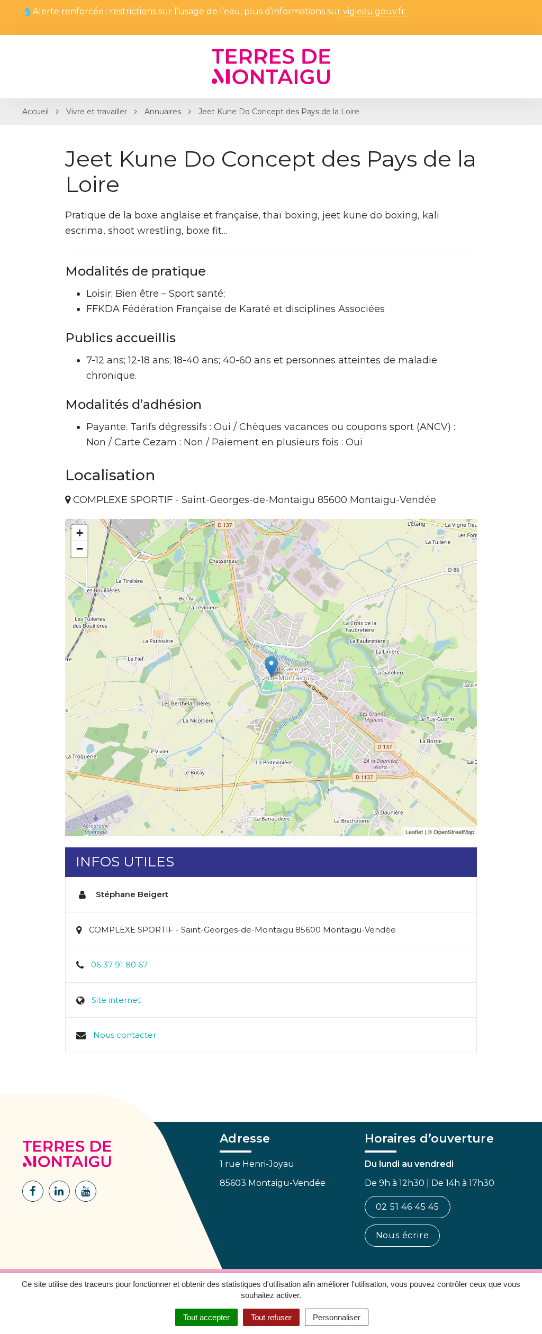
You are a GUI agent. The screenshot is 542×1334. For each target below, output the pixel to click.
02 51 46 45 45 (407, 1207)
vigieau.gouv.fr (374, 11)
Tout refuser (271, 1317)
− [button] (79, 548)
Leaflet (414, 831)
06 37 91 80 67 (119, 965)
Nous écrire (402, 1235)
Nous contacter (124, 1035)
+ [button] (79, 533)
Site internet (116, 1000)
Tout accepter (206, 1317)
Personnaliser (336, 1317)
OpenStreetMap (453, 831)
